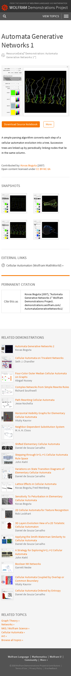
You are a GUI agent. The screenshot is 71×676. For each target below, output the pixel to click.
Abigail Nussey (23, 380)
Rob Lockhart (23, 513)
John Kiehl (21, 462)
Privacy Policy (35, 668)
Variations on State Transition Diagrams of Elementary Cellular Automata (39, 470)
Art (3, 636)
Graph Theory (9, 620)
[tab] (14, 203)
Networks (7, 624)
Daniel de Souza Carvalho (30, 447)
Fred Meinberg (41, 487)
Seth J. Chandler (25, 361)
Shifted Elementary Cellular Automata (37, 444)
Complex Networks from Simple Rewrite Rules (42, 387)
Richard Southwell (26, 390)
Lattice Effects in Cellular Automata (35, 484)
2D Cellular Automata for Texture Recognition (42, 510)
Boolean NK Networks (28, 564)
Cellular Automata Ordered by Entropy (38, 590)
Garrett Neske (23, 567)
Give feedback (51, 668)
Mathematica (60, 3)
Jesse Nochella (24, 403)
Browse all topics (11, 640)
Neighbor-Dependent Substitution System (39, 427)
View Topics (51, 16)
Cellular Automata (12, 632)
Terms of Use (21, 668)
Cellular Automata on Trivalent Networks (39, 358)
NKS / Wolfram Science (14, 628)
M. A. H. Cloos (23, 430)
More (49, 124)
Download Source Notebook (20, 124)
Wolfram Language (39, 3)
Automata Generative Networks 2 (34, 346)
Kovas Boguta (29, 165)
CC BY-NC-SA (43, 169)
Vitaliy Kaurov (23, 420)
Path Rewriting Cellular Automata (34, 400)
